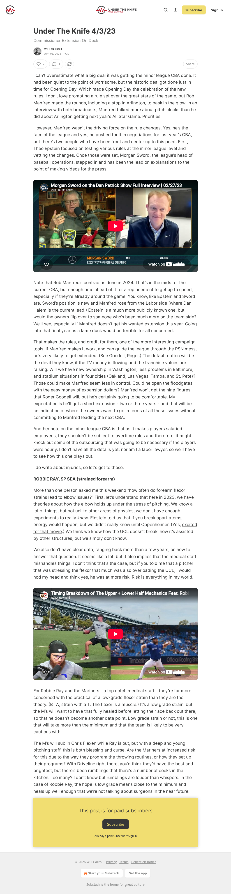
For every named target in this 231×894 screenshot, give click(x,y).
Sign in (217, 10)
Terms (124, 862)
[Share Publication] (175, 9)
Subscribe (193, 10)
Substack (93, 884)
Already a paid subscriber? (116, 836)
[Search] (165, 9)
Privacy (111, 862)
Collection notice (143, 862)
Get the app (138, 873)
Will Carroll (53, 49)
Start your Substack (103, 873)
